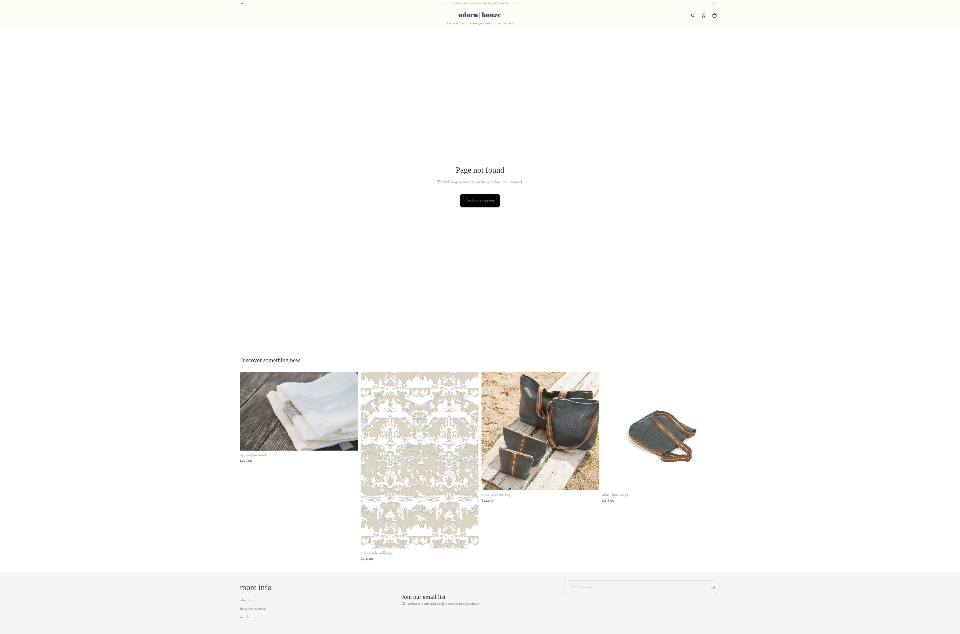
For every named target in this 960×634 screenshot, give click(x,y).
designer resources (253, 609)
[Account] (703, 15)
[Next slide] (350, 411)
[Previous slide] (247, 411)
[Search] (693, 15)
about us (246, 600)
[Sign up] (713, 587)
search (244, 617)
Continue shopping (480, 200)
